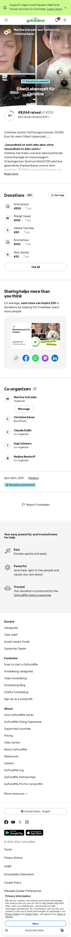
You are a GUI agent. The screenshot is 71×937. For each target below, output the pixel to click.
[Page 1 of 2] (34, 99)
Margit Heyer (22, 216)
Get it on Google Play (14, 833)
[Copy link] (16, 358)
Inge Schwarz (23, 443)
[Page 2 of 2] (37, 99)
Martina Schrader (25, 397)
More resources (14, 793)
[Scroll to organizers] (9, 31)
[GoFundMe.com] (36, 20)
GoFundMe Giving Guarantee (32, 595)
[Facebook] (25, 358)
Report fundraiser (38, 504)
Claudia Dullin (23, 430)
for (36, 31)
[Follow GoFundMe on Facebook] (6, 822)
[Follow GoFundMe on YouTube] (13, 822)
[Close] (65, 7)
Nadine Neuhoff (25, 456)
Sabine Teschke (24, 228)
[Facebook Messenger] (45, 358)
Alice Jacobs (21, 252)
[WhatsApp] (35, 358)
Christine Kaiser (24, 417)
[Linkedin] (54, 358)
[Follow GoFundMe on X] (20, 822)
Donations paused (37, 81)
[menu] (64, 20)
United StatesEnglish (37, 811)
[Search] (6, 20)
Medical (33, 478)
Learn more (54, 9)
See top (59, 195)
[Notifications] (56, 20)
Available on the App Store (34, 833)
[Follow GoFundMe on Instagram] (26, 822)
